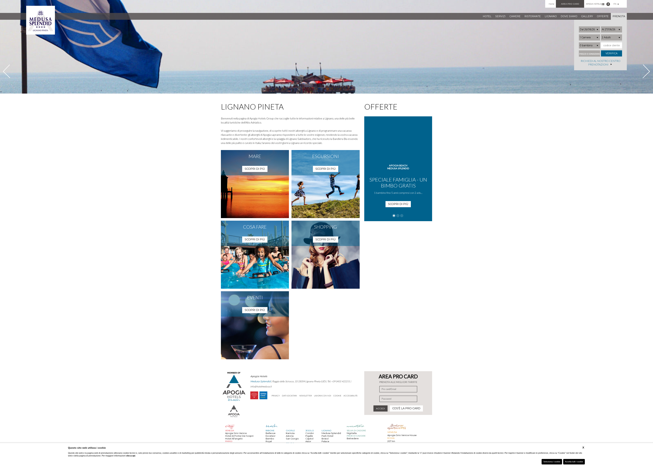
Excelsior (270, 435)
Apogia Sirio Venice (236, 433)
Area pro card (570, 4)
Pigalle (309, 435)
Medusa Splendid (331, 433)
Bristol (325, 438)
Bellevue (270, 433)
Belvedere (353, 438)
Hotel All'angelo (234, 438)
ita (614, 4)
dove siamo (569, 16)
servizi (500, 16)
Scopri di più (398, 198)
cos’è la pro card (406, 408)
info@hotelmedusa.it (261, 386)
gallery (587, 16)
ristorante (532, 16)
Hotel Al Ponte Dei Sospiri (239, 435)
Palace (325, 441)
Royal (269, 441)
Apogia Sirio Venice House (402, 435)
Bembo (270, 438)
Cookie (337, 395)
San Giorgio (292, 438)
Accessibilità (350, 395)
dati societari (289, 395)
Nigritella (352, 433)
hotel (487, 16)
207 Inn (391, 441)
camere (515, 16)
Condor (309, 433)
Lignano (551, 16)
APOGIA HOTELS (593, 4)
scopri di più (255, 168)
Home (551, 4)
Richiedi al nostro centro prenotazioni (600, 62)
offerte (603, 16)
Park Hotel (327, 435)
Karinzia (290, 433)
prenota (619, 16)
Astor (308, 441)
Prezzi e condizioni (589, 54)
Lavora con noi (322, 395)
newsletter (305, 395)
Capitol (309, 438)
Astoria (290, 435)
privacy (276, 395)
